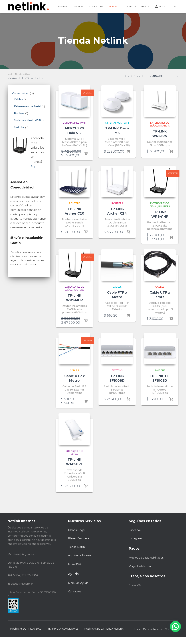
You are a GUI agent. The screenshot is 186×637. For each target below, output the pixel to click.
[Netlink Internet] (28, 6)
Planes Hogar (76, 530)
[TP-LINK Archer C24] (117, 181)
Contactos (74, 591)
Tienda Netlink (77, 547)
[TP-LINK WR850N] (160, 101)
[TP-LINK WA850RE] (74, 429)
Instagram (135, 538)
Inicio (10, 74)
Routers (164, 125)
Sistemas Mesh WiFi (74, 122)
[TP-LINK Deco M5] (117, 101)
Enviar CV (135, 585)
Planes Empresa (78, 538)
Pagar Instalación (140, 566)
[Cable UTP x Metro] (74, 348)
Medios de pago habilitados (146, 557)
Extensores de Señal (74, 452)
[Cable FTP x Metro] (117, 265)
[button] (175, 626)
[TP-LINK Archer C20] (74, 181)
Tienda (113, 6)
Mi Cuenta (74, 563)
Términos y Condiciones (63, 628)
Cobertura (96, 6)
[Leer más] (171, 151)
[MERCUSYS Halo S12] (74, 101)
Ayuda (145, 6)
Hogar (62, 6)
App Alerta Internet (80, 555)
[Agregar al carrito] (86, 154)
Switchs (117, 370)
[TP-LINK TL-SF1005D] (160, 348)
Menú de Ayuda (78, 583)
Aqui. (34, 166)
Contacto (129, 6)
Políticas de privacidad (25, 628)
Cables (117, 286)
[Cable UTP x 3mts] (160, 265)
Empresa (78, 6)
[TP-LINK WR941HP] (74, 265)
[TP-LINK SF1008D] (117, 348)
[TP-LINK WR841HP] (160, 181)
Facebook (135, 530)
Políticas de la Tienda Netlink (103, 628)
